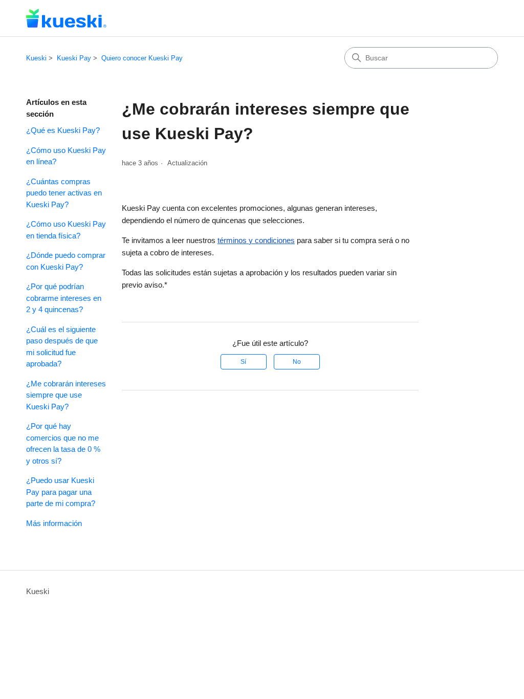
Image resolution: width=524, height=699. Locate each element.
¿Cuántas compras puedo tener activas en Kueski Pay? (64, 193)
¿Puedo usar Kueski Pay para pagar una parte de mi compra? (60, 492)
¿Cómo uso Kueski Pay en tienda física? (66, 230)
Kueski (36, 58)
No (297, 361)
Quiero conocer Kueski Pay (142, 58)
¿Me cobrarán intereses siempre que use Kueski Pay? (66, 395)
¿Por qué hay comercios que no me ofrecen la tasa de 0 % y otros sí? (63, 443)
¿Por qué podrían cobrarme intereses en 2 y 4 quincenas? (63, 298)
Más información (54, 523)
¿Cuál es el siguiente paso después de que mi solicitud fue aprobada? (62, 346)
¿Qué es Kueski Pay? (63, 130)
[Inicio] (66, 18)
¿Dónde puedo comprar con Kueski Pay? (65, 261)
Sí (243, 361)
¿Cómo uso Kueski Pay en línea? (66, 156)
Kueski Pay (74, 58)
